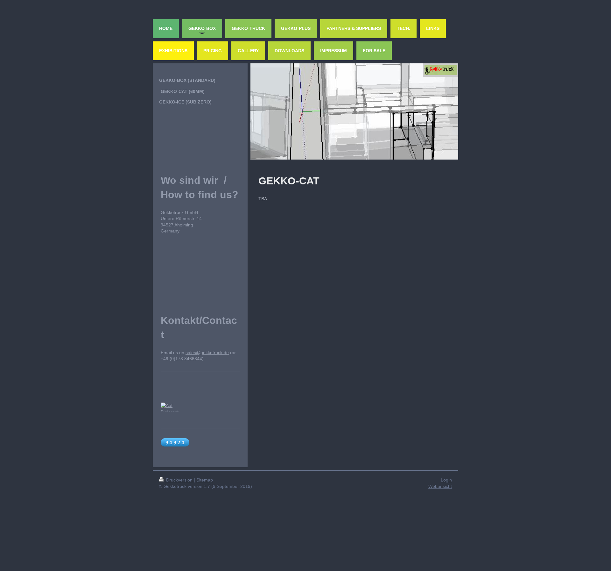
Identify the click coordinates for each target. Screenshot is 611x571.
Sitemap (204, 479)
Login (446, 479)
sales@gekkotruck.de (207, 352)
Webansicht (440, 486)
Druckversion (179, 479)
